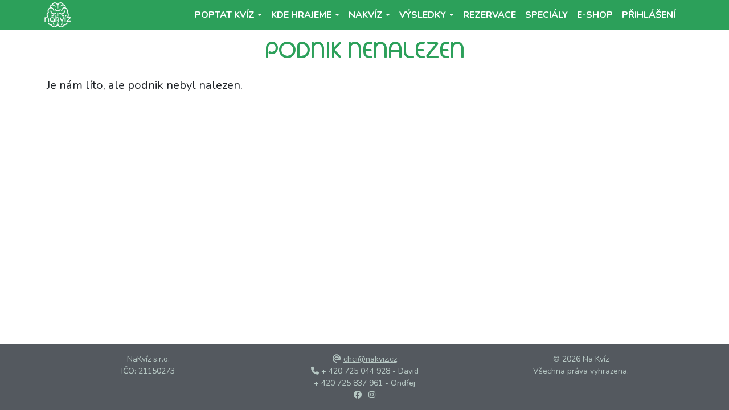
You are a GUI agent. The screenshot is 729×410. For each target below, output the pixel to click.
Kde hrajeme (301, 15)
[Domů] (55, 15)
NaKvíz (366, 15)
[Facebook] (358, 395)
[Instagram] (371, 395)
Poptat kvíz (225, 15)
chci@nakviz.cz (370, 359)
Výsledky (422, 15)
